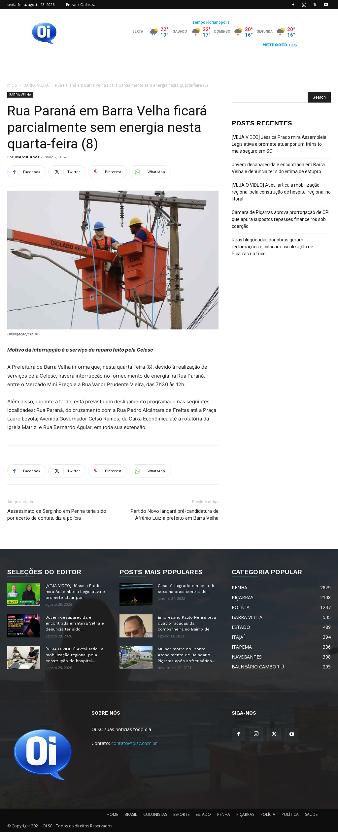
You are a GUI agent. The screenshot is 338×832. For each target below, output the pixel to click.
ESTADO (203, 814)
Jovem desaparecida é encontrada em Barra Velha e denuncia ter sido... (75, 623)
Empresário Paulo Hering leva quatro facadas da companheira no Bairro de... (187, 623)
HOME (112, 814)
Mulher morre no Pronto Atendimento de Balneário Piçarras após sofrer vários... (186, 655)
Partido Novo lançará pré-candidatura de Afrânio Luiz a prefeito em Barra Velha (175, 514)
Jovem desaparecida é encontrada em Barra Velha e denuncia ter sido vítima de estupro (278, 168)
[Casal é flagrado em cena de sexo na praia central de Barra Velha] (135, 594)
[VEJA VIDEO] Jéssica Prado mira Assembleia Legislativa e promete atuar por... (75, 591)
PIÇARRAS (245, 814)
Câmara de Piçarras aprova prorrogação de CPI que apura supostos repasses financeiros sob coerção (280, 219)
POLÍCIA (267, 814)
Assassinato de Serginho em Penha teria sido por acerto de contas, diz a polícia (56, 514)
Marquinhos (27, 156)
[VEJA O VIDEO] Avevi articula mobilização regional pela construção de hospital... (74, 655)
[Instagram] (304, 4)
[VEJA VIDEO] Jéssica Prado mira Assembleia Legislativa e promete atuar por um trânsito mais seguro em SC (279, 144)
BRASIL (130, 814)
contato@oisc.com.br (134, 743)
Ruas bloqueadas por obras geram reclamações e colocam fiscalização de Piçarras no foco (272, 246)
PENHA (223, 814)
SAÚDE (311, 814)
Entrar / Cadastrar (81, 4)
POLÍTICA (290, 814)
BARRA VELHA (36, 85)
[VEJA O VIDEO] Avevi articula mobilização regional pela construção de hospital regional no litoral (281, 191)
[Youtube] (326, 4)
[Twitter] (315, 4)
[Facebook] (293, 4)
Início (12, 85)
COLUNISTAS (155, 814)
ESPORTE (181, 814)
